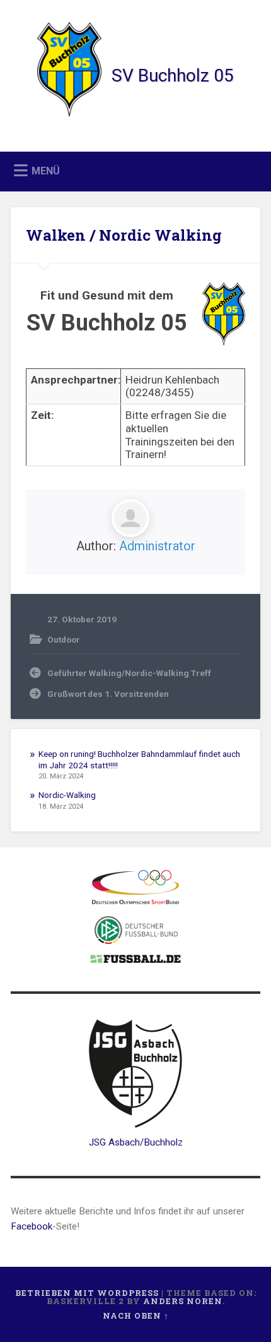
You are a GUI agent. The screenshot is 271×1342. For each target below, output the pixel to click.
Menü (46, 171)
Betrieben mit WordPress (87, 1293)
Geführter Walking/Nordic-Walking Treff (129, 673)
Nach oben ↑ (136, 1315)
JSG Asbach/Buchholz (136, 1142)
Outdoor (63, 639)
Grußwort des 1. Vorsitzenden (108, 694)
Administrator (157, 545)
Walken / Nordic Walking (124, 235)
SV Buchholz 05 (173, 75)
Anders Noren (182, 1301)
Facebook (31, 1226)
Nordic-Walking (67, 795)
